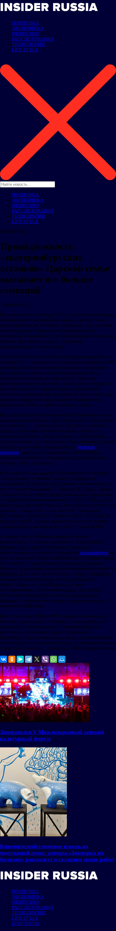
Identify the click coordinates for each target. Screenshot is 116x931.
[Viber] (45, 659)
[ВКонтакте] (3, 659)
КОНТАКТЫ (25, 923)
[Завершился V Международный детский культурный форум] (44, 720)
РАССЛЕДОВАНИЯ (33, 39)
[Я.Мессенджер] (20, 659)
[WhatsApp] (53, 659)
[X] (36, 659)
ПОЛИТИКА (25, 23)
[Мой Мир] (61, 659)
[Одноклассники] (11, 659)
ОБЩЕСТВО (25, 33)
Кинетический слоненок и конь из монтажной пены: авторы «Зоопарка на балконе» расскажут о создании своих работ (57, 852)
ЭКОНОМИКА (28, 28)
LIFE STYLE (25, 49)
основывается (94, 552)
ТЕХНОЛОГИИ (28, 44)
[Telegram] (28, 659)
